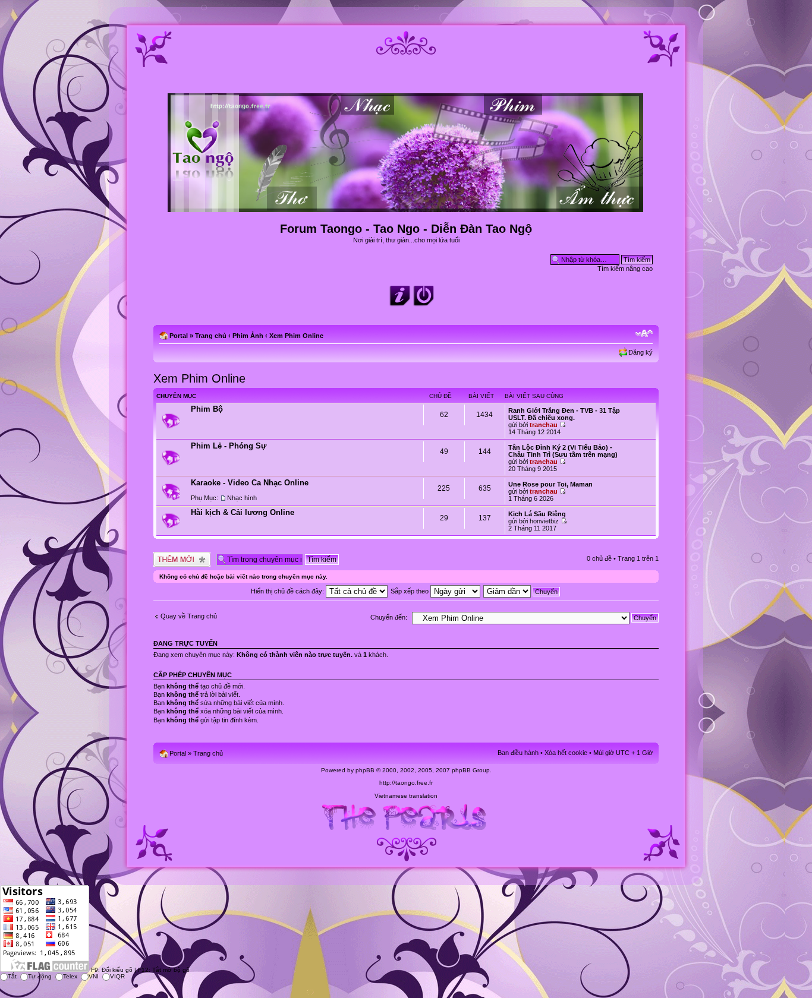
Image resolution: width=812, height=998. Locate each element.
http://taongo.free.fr (406, 782)
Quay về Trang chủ (188, 616)
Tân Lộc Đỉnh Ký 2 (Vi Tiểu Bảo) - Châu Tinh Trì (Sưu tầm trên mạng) (563, 451)
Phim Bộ (207, 409)
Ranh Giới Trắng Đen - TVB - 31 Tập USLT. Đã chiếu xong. (564, 414)
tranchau (544, 424)
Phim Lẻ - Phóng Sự (228, 445)
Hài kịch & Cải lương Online (242, 512)
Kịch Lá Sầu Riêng (537, 513)
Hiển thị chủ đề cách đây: (288, 591)
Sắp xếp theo (410, 591)
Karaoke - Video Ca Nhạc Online (250, 482)
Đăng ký (640, 352)
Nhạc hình (242, 497)
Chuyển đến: (388, 617)
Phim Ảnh (247, 335)
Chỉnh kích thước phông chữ (644, 333)
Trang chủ (210, 335)
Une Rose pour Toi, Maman (550, 484)
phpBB (364, 770)
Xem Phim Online (296, 335)
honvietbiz (544, 521)
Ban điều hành (518, 752)
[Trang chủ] (406, 207)
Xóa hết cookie (566, 752)
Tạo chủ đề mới (176, 555)
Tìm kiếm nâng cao (625, 268)
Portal (178, 335)
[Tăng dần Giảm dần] (522, 591)
